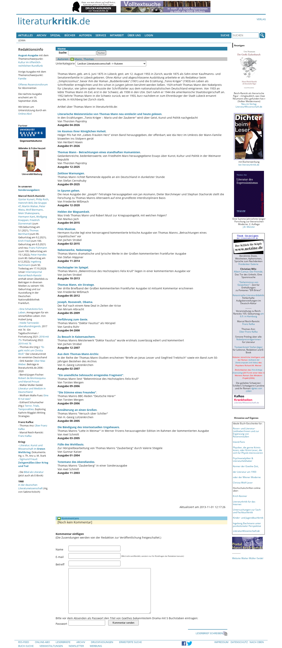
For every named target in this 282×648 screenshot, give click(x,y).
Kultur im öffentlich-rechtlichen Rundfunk (30, 63)
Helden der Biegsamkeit (73, 212)
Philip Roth (42, 199)
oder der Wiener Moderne (247, 477)
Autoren (85, 35)
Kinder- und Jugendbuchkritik (248, 517)
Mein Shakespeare (28, 213)
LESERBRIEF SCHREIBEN (209, 633)
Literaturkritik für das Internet (244, 503)
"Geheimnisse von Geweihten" (247, 283)
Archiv (41, 35)
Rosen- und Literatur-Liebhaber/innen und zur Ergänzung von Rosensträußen (246, 432)
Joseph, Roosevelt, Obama (75, 302)
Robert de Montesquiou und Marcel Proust (32, 379)
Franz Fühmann (38, 247)
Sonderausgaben (28, 190)
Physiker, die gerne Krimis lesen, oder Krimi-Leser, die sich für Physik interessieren (248, 450)
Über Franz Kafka (248, 331)
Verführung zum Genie (72, 319)
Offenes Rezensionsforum (33, 84)
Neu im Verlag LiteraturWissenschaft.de (249, 105)
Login (149, 35)
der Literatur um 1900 (244, 471)
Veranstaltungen (51, 646)
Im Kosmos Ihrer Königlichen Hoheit (82, 131)
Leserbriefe (63, 642)
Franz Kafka (24, 436)
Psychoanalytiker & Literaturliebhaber (243, 459)
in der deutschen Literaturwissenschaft (30, 486)
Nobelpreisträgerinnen (248, 339)
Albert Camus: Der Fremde (248, 271)
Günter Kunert (26, 199)
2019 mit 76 (24, 343)
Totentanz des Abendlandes (76, 462)
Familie (22, 78)
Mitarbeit (117, 35)
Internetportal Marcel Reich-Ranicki (30, 273)
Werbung (96, 646)
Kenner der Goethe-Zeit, (246, 466)
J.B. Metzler (249, 226)
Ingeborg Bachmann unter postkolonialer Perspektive (247, 524)
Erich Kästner (240, 495)
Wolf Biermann (34, 209)
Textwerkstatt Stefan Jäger (248, 346)
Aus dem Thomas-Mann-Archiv (78, 354)
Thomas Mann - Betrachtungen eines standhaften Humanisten (99, 152)
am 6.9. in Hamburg (252, 315)
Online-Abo (24, 113)
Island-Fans (239, 441)
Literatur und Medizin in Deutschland (32, 390)
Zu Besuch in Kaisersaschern (76, 336)
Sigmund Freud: (33, 462)
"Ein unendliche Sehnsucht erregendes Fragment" (90, 375)
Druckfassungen (102, 642)
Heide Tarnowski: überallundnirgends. (29, 324)
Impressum (221, 642)
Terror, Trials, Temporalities (29, 407)
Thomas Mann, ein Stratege (76, 284)
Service (101, 35)
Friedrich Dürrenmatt (29, 221)
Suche (225, 35)
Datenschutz (239, 642)
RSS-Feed (23, 642)
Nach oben (257, 642)
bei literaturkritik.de (248, 164)
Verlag (261, 19)
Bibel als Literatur (34, 472)
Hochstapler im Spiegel (73, 267)
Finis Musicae (66, 229)
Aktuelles (25, 35)
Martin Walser (30, 206)
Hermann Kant (26, 216)
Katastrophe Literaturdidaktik (248, 295)
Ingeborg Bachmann (29, 263)
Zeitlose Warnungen (71, 173)
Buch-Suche (26, 646)
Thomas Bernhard (28, 232)
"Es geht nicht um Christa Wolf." (31, 350)
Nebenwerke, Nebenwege (75, 250)
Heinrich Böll (25, 202)
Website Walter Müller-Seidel (247, 558)
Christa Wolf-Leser (243, 482)
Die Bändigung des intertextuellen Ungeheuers (88, 427)
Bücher (69, 35)
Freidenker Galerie (248, 264)
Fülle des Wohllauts (70, 444)
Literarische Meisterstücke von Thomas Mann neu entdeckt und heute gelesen (110, 114)
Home (62, 48)
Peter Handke (38, 254)
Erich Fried (24, 240)
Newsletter (76, 646)
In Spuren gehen (68, 190)
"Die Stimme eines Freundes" (77, 392)
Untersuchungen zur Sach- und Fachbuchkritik (247, 511)
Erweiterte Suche (130, 642)
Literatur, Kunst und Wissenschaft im (31, 449)
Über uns (134, 35)
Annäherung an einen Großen (77, 410)
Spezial (55, 35)
